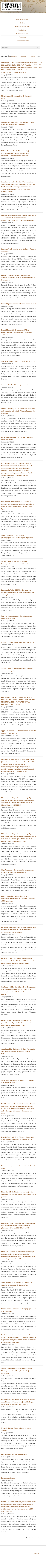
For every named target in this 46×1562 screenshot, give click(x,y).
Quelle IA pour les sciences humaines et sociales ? (18, 304)
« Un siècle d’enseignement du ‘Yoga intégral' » (17, 642)
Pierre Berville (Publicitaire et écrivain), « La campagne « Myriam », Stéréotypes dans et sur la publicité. (18, 1194)
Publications (22, 30)
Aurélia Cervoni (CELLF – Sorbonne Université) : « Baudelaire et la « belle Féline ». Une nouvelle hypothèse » (18, 411)
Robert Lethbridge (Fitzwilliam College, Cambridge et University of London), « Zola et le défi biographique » (18, 898)
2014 (35, 65)
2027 (19, 69)
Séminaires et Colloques (22, 26)
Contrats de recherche (22, 40)
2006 (35, 62)
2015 (40, 65)
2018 (13, 67)
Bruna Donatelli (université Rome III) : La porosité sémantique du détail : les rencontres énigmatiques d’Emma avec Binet (17, 1023)
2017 (8, 67)
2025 (8, 69)
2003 (19, 62)
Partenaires (22, 37)
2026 (13, 69)
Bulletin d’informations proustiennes (14, 1454)
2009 (8, 65)
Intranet (36, 1553)
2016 (2, 67)
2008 (2, 65)
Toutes (39, 56)
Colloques (32, 56)
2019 (19, 67)
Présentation (22, 16)
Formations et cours (22, 33)
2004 (24, 62)
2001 (8, 62)
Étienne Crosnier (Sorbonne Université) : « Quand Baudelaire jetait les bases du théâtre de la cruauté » (18, 277)
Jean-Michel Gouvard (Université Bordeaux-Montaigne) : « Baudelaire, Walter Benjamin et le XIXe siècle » (18, 1371)
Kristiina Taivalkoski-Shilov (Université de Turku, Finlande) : (18, 1506)
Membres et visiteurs (22, 19)
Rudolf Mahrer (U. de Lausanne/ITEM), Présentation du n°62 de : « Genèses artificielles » (16, 332)
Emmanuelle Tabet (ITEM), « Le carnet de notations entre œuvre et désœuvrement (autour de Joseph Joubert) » (17, 592)
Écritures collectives (8, 1478)
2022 (35, 67)
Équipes (22, 23)
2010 (13, 65)
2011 (19, 65)
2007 (40, 62)
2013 (29, 65)
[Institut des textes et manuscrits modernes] (23, 6)
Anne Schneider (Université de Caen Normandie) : (18, 1051)
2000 (2, 62)
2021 (29, 67)
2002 (13, 62)
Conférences (13, 56)
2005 (29, 62)
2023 (40, 67)
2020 (24, 67)
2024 (2, 69)
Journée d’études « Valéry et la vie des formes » (18, 361)
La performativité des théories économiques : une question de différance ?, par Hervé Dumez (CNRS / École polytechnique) (18, 929)
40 (38, 1538)
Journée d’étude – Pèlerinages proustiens (15, 385)
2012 (24, 65)
